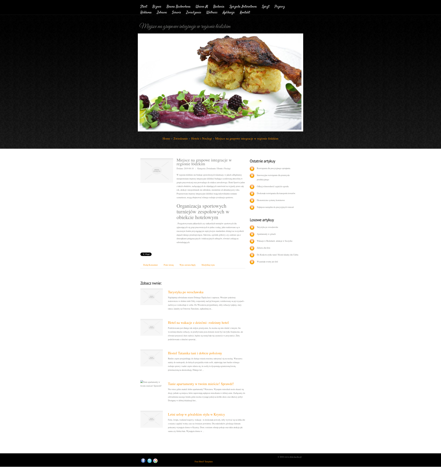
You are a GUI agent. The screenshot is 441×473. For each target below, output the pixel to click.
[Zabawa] (162, 12)
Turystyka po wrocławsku (185, 292)
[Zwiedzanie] (194, 12)
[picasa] (155, 461)
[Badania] (219, 6)
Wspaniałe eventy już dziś (267, 261)
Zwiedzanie (180, 138)
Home (166, 138)
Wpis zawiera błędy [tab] (188, 264)
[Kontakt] (245, 12)
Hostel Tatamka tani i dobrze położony (195, 353)
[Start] (144, 6)
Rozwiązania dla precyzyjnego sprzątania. (274, 168)
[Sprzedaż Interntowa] (243, 6)
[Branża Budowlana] (178, 6)
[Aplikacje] (228, 12)
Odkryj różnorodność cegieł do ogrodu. (273, 186)
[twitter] (149, 461)
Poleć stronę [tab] (169, 264)
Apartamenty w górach (266, 234)
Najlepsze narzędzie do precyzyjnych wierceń (275, 207)
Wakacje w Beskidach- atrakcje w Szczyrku (274, 240)
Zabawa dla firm (263, 247)
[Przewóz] (279, 6)
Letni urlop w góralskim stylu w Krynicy (196, 414)
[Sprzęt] (265, 6)
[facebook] (143, 460)
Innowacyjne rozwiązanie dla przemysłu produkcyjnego (273, 177)
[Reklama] (146, 12)
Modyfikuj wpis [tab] (208, 264)
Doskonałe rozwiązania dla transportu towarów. (276, 193)
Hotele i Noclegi (201, 138)
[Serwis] (177, 12)
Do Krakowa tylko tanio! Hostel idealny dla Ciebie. (278, 254)
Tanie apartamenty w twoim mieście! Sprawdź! (201, 383)
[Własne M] (202, 6)
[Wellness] (212, 12)
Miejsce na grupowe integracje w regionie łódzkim (246, 138)
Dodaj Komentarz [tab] (150, 264)
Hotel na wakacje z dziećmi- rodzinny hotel (198, 322)
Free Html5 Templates (204, 461)
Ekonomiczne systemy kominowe (271, 200)
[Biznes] (157, 6)
